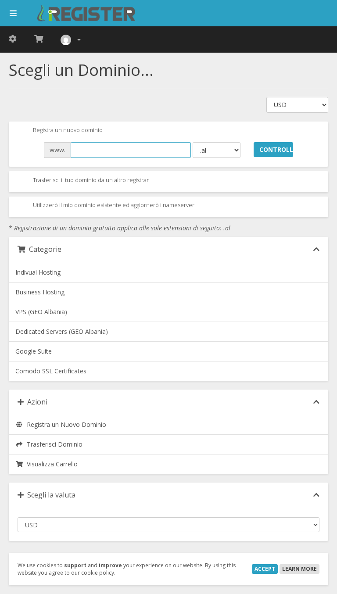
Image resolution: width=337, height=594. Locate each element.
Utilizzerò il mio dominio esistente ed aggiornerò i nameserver (113, 205)
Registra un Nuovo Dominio (64, 424)
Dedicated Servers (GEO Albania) (61, 331)
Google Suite (33, 351)
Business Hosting (40, 292)
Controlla (276, 149)
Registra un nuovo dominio (67, 130)
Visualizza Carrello (50, 464)
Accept (265, 569)
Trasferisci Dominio (52, 444)
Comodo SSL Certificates (50, 371)
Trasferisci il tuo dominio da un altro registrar (90, 180)
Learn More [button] (299, 569)
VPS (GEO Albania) (41, 312)
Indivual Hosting (38, 272)
